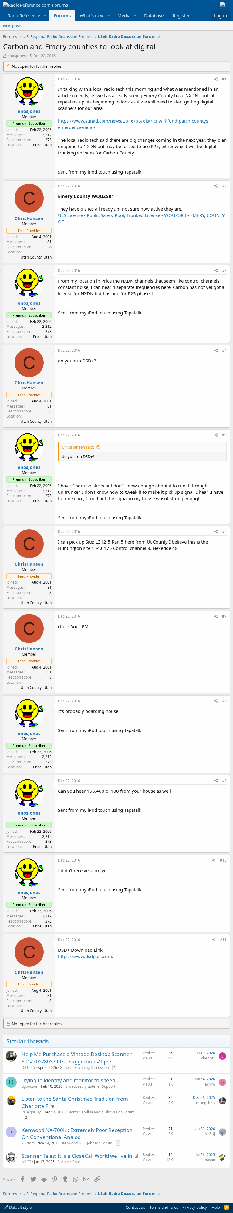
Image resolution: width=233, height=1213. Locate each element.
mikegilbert (205, 1102)
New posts (12, 26)
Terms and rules (164, 1207)
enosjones (16, 55)
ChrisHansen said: (78, 447)
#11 (223, 939)
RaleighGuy (31, 1112)
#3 (224, 270)
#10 (223, 860)
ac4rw (210, 1084)
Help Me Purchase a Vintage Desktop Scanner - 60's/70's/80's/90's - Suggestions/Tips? (78, 1058)
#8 (224, 700)
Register (181, 15)
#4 (224, 350)
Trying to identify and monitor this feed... (71, 1080)
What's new (92, 15)
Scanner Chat (68, 1161)
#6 (224, 531)
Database (154, 15)
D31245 (28, 1067)
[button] (45, 15)
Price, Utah (42, 144)
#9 (224, 780)
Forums (62, 15)
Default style (20, 1207)
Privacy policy (194, 1207)
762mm (28, 1143)
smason (208, 1159)
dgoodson (30, 1086)
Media (123, 15)
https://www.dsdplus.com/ (86, 956)
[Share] (216, 79)
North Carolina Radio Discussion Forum (101, 1112)
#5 (224, 435)
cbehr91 (208, 1058)
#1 (224, 79)
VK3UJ (210, 1133)
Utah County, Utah (36, 257)
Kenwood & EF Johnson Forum (87, 1143)
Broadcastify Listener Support (90, 1086)
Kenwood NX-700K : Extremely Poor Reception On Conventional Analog (77, 1134)
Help (215, 1207)
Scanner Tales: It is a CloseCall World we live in (77, 1155)
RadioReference (24, 15)
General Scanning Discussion (84, 1067)
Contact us (135, 1207)
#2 (224, 185)
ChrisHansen (29, 218)
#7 (224, 616)
